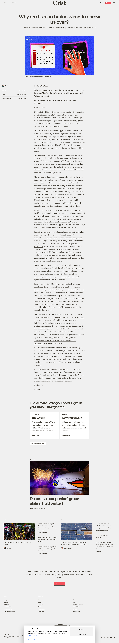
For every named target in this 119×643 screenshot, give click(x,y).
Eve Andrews (8, 85)
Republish (75, 609)
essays (77, 252)
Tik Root (9, 548)
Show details (31, 639)
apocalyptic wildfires (42, 280)
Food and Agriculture (9, 611)
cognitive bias (66, 134)
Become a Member (78, 604)
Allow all (81, 629)
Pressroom (41, 611)
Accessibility (76, 611)
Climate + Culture (21, 94)
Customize (81, 634)
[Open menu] (114, 3)
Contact (40, 604)
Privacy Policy (14, 637)
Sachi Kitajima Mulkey (102, 530)
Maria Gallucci (34, 508)
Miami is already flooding (57, 274)
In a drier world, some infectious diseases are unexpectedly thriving (103, 526)
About (40, 600)
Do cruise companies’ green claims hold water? (54, 501)
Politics (6, 602)
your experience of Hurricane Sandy (64, 219)
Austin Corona (68, 548)
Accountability (7, 606)
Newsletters (76, 600)
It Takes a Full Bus (102, 535)
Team (39, 602)
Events (74, 602)
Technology (42, 508)
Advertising (76, 606)
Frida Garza (99, 551)
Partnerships (41, 609)
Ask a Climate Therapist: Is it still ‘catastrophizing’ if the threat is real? (47, 549)
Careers (40, 606)
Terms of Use (7, 637)
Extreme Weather (8, 609)
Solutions (6, 604)
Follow (102, 2)
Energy (5, 600)
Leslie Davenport (42, 532)
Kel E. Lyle (98, 537)
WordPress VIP (16, 636)
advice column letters (43, 255)
